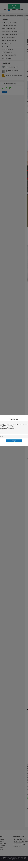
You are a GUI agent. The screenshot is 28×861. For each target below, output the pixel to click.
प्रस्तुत (14, 441)
